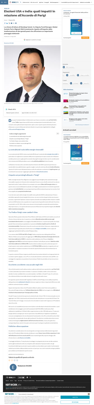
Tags (15, 380)
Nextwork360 (9, 387)
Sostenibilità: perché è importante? (70, 2)
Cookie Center (60, 380)
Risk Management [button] (54, 2)
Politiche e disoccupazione (15, 145)
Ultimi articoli (26, 2)
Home (5, 20)
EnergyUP (46, 2)
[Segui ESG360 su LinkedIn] (27, 377)
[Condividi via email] (11, 23)
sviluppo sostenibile (40, 228)
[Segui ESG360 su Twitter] (30, 377)
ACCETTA (75, 397)
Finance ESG (12, 20)
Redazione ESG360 (9, 43)
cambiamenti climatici (24, 282)
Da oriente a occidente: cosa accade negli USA (20, 143)
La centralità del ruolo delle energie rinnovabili (20, 136)
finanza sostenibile (25, 338)
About (7, 380)
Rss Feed (20, 380)
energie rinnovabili (52, 154)
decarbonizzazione (42, 171)
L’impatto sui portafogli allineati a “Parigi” (19, 138)
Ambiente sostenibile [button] (85, 2)
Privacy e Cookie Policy (29, 380)
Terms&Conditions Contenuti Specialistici (45, 380)
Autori (11, 380)
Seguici (20, 377)
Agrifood (41, 2)
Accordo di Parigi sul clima (17, 129)
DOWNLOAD (85, 38)
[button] (4, 2)
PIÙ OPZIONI (75, 402)
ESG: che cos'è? (34, 2)
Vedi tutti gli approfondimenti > (82, 124)
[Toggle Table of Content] (57, 133)
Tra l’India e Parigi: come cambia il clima (18, 141)
